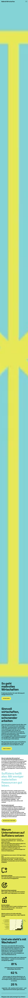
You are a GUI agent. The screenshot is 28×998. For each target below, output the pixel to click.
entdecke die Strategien (9, 820)
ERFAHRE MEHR (6, 698)
